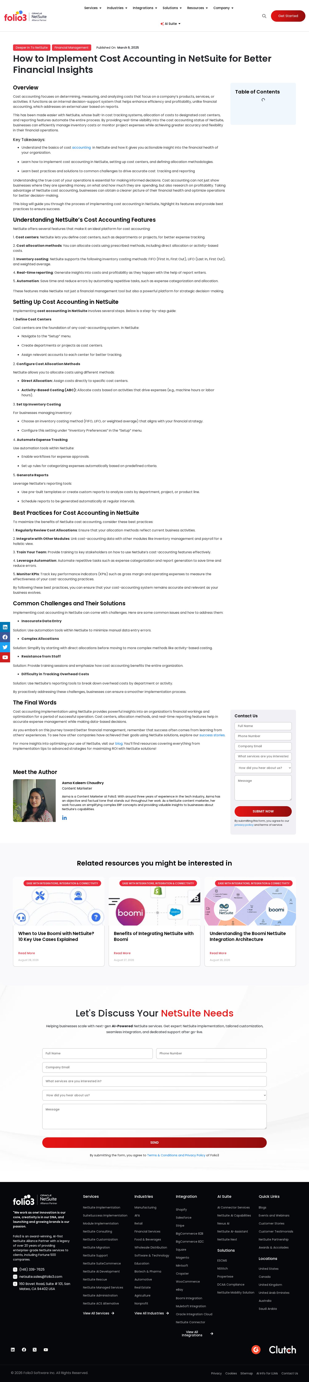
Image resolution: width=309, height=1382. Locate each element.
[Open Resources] (206, 8)
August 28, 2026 (28, 960)
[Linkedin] (5, 627)
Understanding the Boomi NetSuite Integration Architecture (248, 936)
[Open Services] (100, 8)
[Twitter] (5, 647)
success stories (212, 735)
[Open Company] (232, 8)
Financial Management (71, 47)
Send (154, 1142)
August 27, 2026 (124, 960)
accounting (81, 147)
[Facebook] (5, 637)
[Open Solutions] (180, 8)
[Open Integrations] (156, 8)
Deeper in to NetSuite (32, 47)
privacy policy (244, 825)
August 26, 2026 (220, 960)
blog (118, 743)
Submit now (263, 811)
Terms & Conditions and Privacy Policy (176, 1155)
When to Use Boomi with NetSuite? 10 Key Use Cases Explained (56, 936)
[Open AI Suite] (179, 23)
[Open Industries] (126, 8)
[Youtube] (5, 657)
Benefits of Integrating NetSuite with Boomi (154, 936)
